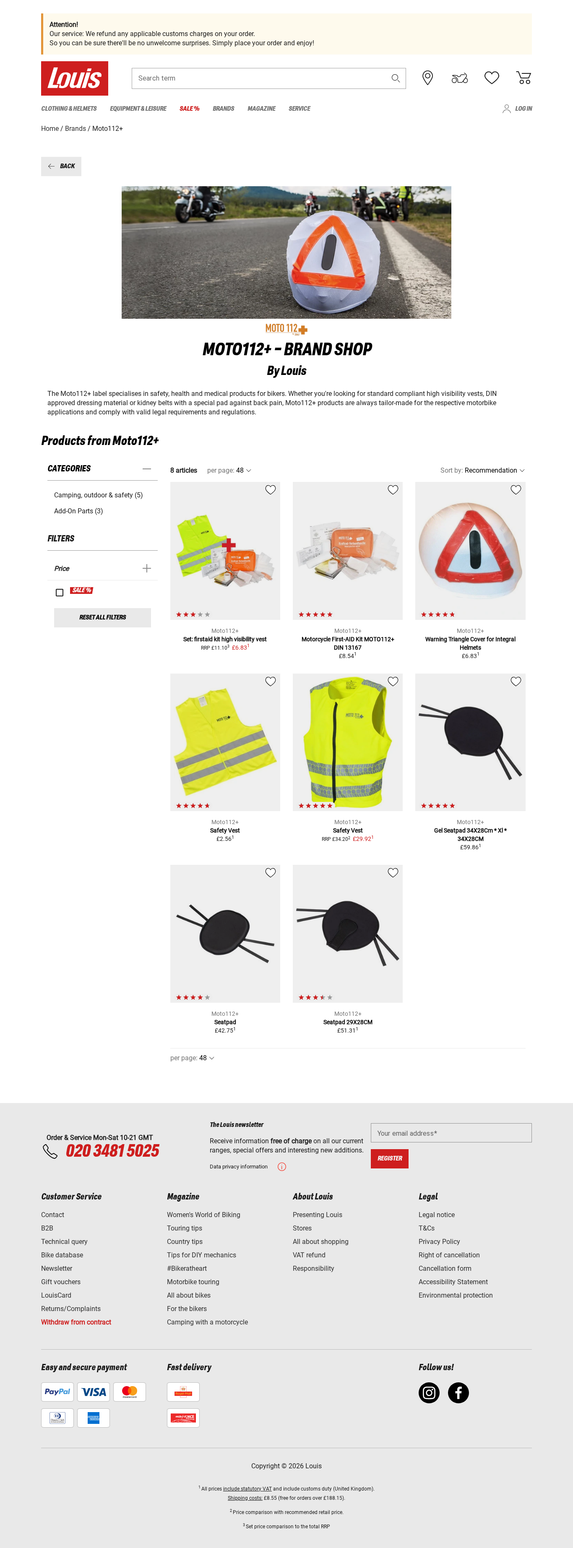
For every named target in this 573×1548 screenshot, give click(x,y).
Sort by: (451, 470)
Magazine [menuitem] (261, 108)
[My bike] (459, 78)
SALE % (82, 590)
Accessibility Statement (453, 1282)
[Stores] (427, 78)
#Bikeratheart (187, 1268)
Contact (52, 1215)
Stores (302, 1228)
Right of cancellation (449, 1255)
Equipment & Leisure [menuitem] (138, 108)
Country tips (185, 1242)
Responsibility (313, 1268)
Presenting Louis (317, 1215)
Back (67, 166)
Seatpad (225, 1022)
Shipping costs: (245, 1498)
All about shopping (321, 1242)
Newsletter (56, 1268)
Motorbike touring (193, 1282)
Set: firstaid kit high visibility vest (225, 639)
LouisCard (56, 1295)
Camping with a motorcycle (207, 1322)
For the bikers (187, 1309)
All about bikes (189, 1295)
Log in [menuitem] (523, 108)
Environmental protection (456, 1295)
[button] (396, 78)
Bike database (62, 1255)
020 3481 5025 (111, 1151)
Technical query (64, 1242)
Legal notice (437, 1215)
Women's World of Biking (203, 1215)
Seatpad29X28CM (347, 1022)
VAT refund (309, 1255)
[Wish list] (491, 78)
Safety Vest (225, 830)
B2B (47, 1228)
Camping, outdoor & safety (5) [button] (98, 495)
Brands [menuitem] (223, 108)
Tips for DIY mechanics (201, 1255)
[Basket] (523, 78)
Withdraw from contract (76, 1322)
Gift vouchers (61, 1282)
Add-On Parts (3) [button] (78, 511)
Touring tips (184, 1228)
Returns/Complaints (71, 1309)
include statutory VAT (247, 1489)
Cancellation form (445, 1268)
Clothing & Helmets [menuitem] (68, 108)
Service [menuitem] (299, 108)
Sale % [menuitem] (189, 108)
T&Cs (427, 1228)
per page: (220, 470)
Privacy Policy (439, 1242)
